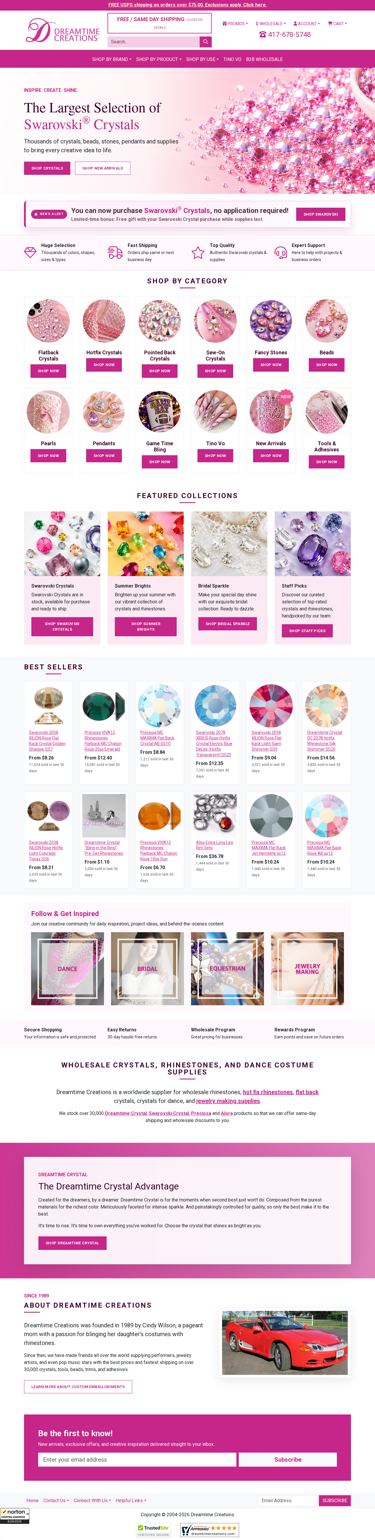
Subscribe (288, 1459)
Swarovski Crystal (169, 1113)
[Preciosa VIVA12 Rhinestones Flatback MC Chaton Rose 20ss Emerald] (104, 705)
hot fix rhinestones (268, 1092)
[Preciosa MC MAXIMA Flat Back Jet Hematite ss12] (271, 815)
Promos (236, 23)
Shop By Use (200, 59)
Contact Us (54, 1500)
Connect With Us (91, 1500)
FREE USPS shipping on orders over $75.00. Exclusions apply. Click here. (187, 5)
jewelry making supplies (228, 1100)
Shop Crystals (47, 168)
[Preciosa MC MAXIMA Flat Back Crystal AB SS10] (159, 705)
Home (32, 1500)
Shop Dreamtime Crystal (72, 1243)
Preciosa (201, 1113)
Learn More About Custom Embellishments (78, 1387)
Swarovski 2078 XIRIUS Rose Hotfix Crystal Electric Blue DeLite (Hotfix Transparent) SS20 (214, 743)
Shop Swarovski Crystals (62, 627)
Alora (227, 1113)
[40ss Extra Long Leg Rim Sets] (215, 815)
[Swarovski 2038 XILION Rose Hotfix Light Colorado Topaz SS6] (48, 815)
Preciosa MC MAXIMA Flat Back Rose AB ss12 (324, 848)
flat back (307, 1092)
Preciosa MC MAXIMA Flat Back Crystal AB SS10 (157, 738)
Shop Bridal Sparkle (228, 624)
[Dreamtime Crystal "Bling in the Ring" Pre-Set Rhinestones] (104, 815)
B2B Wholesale (264, 59)
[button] (14, 1516)
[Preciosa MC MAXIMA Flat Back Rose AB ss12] (326, 815)
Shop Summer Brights (145, 627)
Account (307, 23)
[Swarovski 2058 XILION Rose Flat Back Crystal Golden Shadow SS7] (48, 705)
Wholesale (270, 23)
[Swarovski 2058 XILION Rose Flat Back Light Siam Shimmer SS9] (271, 705)
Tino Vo (232, 59)
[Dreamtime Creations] (62, 30)
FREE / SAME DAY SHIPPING (159, 22)
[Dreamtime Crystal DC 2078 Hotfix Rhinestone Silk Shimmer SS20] (326, 705)
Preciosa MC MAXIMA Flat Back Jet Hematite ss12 (269, 848)
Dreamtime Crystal (126, 1113)
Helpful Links (129, 1500)
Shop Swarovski (321, 214)
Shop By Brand (110, 59)
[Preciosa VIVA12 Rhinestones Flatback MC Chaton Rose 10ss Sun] (159, 815)
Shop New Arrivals (102, 168)
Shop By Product (157, 59)
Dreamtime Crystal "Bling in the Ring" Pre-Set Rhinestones (104, 848)
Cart (338, 23)
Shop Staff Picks (307, 631)
